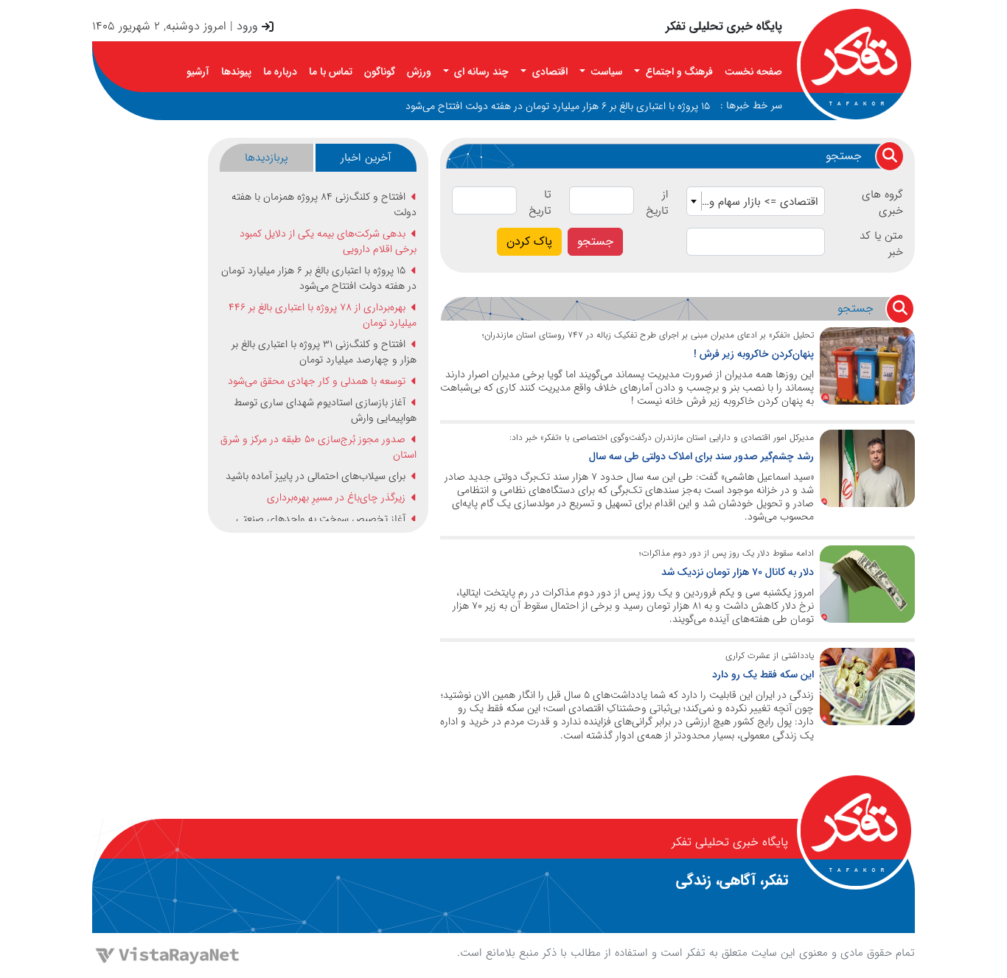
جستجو (595, 241)
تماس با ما (330, 71)
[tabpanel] (318, 355)
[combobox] (755, 201)
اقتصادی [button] (548, 71)
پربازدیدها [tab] (266, 157)
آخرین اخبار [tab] (366, 157)
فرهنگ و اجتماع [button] (678, 71)
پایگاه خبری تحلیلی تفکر (724, 26)
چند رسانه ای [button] (480, 71)
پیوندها (236, 71)
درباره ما (280, 71)
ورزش (419, 71)
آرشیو (198, 71)
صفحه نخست (753, 71)
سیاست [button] (605, 71)
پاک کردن (529, 241)
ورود (247, 26)
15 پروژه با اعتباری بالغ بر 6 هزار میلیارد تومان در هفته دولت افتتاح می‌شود (557, 106)
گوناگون (379, 71)
